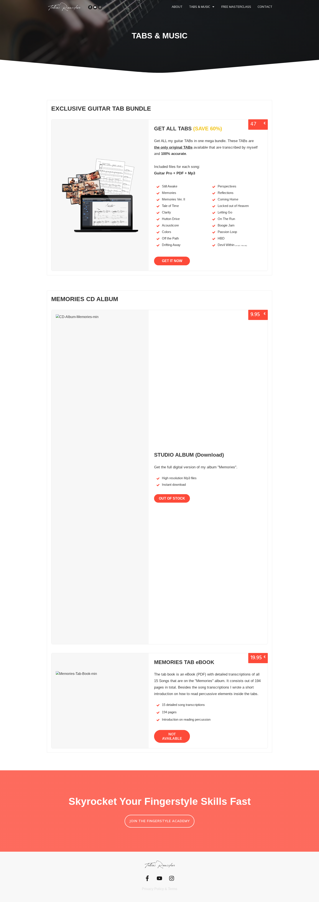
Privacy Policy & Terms (159, 889)
